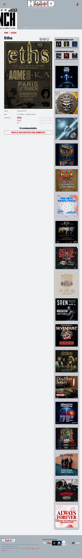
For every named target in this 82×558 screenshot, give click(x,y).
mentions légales (30, 548)
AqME (19, 120)
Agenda (13, 32)
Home (6, 32)
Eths (19, 117)
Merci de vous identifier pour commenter (28, 132)
